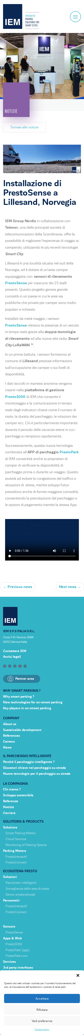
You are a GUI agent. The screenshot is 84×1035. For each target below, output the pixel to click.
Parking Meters (14, 851)
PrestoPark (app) (18, 950)
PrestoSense (16, 283)
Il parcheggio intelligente (27, 756)
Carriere (9, 813)
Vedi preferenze (42, 1021)
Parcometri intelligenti (21, 883)
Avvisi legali (12, 657)
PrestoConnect (16, 862)
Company (11, 718)
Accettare (42, 998)
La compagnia (15, 784)
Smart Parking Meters (20, 833)
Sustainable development (22, 730)
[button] (78, 975)
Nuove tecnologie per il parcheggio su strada (36, 774)
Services (9, 962)
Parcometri (11, 900)
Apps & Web (12, 938)
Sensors (9, 926)
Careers (9, 741)
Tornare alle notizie (24, 127)
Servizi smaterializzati (20, 894)
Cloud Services (16, 839)
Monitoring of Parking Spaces (26, 845)
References (11, 736)
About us (9, 724)
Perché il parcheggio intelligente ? (29, 762)
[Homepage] (21, 16)
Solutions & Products (23, 821)
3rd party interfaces (18, 967)
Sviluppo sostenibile (18, 795)
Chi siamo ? (12, 789)
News (7, 747)
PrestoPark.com (17, 956)
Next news (70, 587)
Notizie (8, 807)
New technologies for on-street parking (32, 702)
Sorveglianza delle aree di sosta (27, 889)
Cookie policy (42, 1029)
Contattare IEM (14, 651)
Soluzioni (10, 877)
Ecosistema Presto (20, 871)
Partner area (24, 679)
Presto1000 (15, 397)
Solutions (10, 827)
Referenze (10, 801)
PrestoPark (69, 452)
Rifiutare (42, 1009)
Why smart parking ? (22, 691)
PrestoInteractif (16, 857)
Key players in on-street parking (27, 708)
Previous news (17, 587)
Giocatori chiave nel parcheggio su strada (34, 768)
